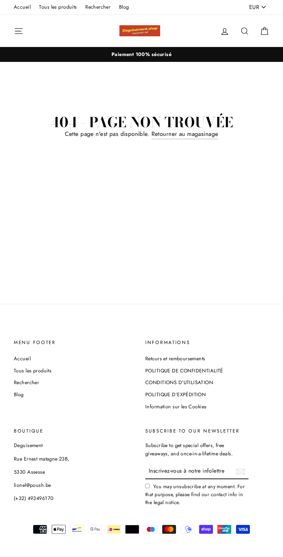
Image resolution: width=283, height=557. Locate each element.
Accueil (22, 6)
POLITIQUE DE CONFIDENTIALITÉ (184, 370)
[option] (141, 54)
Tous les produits (58, 6)
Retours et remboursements (175, 358)
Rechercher (97, 6)
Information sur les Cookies (175, 406)
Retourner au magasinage (185, 134)
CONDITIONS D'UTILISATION (179, 382)
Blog (124, 6)
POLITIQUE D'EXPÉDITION (175, 394)
